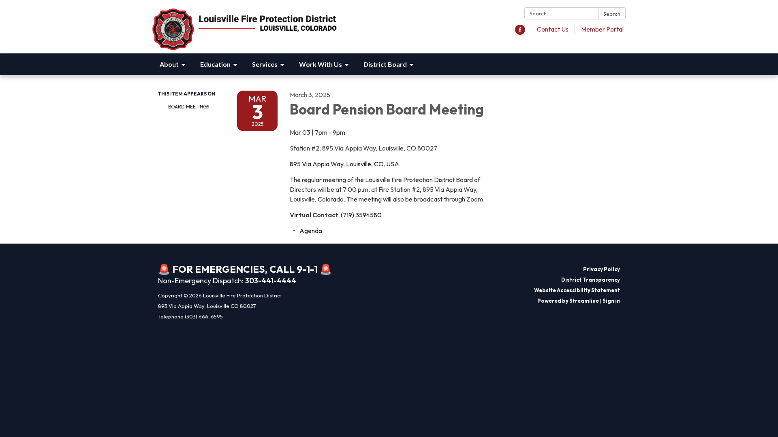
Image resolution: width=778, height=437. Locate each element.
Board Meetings (188, 107)
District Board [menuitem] (385, 64)
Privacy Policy (601, 269)
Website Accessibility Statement (577, 290)
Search (611, 14)
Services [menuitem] (265, 64)
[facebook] (520, 32)
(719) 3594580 (361, 215)
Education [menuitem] (215, 64)
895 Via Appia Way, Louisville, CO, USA (344, 164)
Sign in (611, 300)
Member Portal (602, 29)
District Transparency (590, 279)
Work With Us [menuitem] (320, 64)
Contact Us (553, 29)
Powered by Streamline (568, 300)
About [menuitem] (169, 64)
